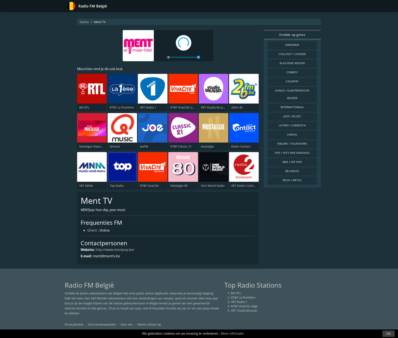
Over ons (126, 324)
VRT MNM (86, 186)
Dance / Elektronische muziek (292, 94)
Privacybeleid (74, 324)
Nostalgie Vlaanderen (94, 146)
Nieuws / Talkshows (292, 143)
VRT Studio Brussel (214, 107)
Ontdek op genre (292, 35)
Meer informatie (232, 333)
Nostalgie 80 (179, 186)
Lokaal (292, 134)
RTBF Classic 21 (181, 146)
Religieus (292, 171)
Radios (84, 22)
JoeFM (144, 146)
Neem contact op (149, 324)
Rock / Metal (292, 180)
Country (292, 81)
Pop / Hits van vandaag (292, 153)
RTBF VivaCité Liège (183, 107)
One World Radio (212, 186)
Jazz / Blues (292, 116)
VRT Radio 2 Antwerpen (247, 186)
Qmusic (115, 146)
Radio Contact (240, 146)
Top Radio (117, 186)
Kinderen (292, 45)
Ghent (92, 230)
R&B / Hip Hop (292, 162)
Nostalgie (207, 146)
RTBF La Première (122, 107)
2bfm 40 (237, 107)
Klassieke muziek (292, 63)
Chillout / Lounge (292, 54)
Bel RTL (84, 107)
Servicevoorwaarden (102, 324)
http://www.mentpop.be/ (115, 249)
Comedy (292, 72)
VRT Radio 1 (148, 107)
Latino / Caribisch (292, 125)
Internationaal (292, 107)
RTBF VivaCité (149, 186)
